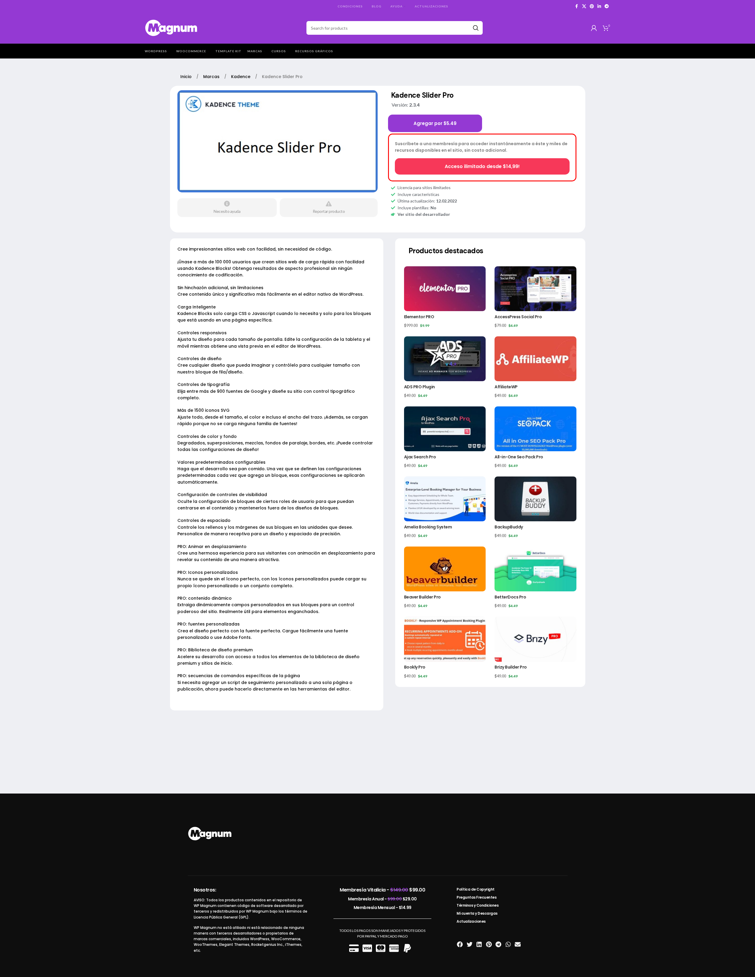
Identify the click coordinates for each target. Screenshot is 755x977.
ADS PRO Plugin (419, 387)
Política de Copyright (476, 889)
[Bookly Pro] (445, 639)
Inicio (186, 77)
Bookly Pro (414, 667)
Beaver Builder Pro (422, 597)
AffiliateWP (506, 387)
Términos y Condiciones (477, 905)
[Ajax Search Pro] (445, 428)
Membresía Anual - (382, 899)
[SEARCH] (476, 28)
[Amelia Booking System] (445, 498)
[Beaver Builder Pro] (445, 569)
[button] (460, 944)
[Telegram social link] (607, 6)
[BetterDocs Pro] (535, 569)
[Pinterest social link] (592, 6)
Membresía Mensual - (382, 908)
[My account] (594, 28)
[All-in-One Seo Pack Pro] (535, 428)
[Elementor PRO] (445, 288)
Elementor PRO (419, 317)
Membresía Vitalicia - (382, 889)
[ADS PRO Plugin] (445, 358)
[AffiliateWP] (535, 358)
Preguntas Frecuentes (476, 897)
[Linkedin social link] (599, 6)
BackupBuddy (509, 527)
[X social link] (584, 6)
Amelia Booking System (428, 527)
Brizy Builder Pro (511, 667)
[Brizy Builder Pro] (535, 639)
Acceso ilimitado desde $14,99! (482, 166)
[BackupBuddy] (535, 498)
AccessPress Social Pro (518, 317)
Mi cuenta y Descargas (477, 913)
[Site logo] (171, 27)
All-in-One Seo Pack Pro (519, 457)
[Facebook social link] (576, 6)
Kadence (241, 77)
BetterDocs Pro (510, 597)
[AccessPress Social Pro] (535, 288)
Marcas (212, 77)
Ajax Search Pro (420, 457)
